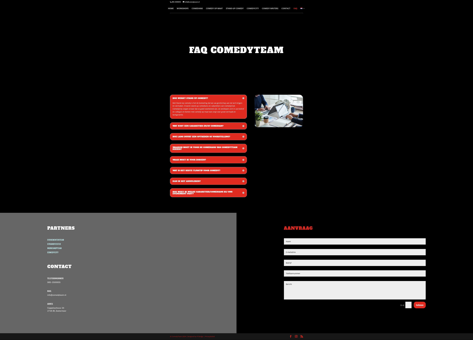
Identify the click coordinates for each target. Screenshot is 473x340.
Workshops (182, 9)
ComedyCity (253, 9)
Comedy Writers (270, 9)
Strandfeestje (54, 243)
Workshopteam (54, 248)
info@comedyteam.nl (56, 295)
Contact (285, 9)
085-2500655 (53, 282)
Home (171, 9)
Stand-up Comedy (235, 9)
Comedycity (53, 252)
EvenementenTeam (55, 239)
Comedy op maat (214, 9)
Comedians (197, 9)
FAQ (295, 9)
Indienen (419, 305)
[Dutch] (302, 10)
